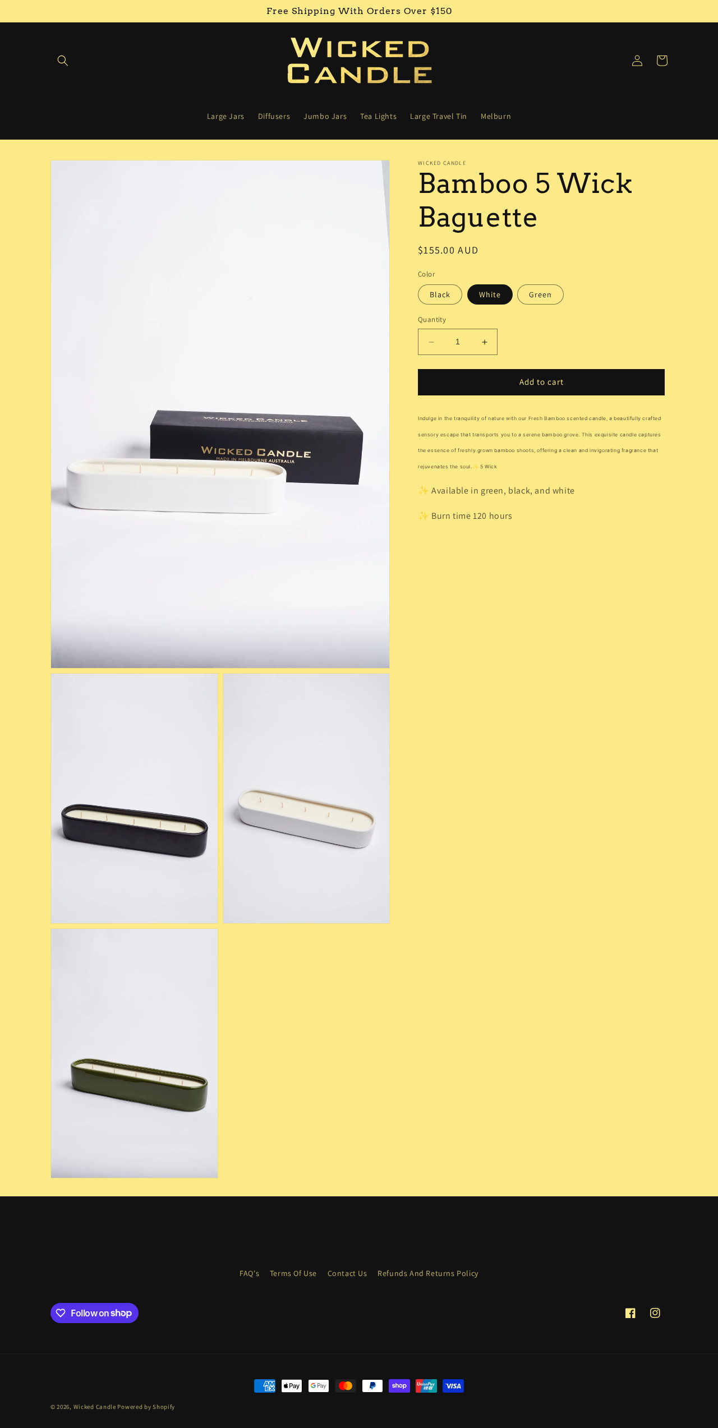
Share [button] (441, 550)
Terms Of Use (293, 1273)
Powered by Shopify (146, 1407)
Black (440, 295)
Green (540, 295)
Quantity (432, 320)
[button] (62, 60)
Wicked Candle (94, 1407)
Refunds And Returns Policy (428, 1273)
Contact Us (347, 1273)
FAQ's (249, 1273)
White (490, 295)
